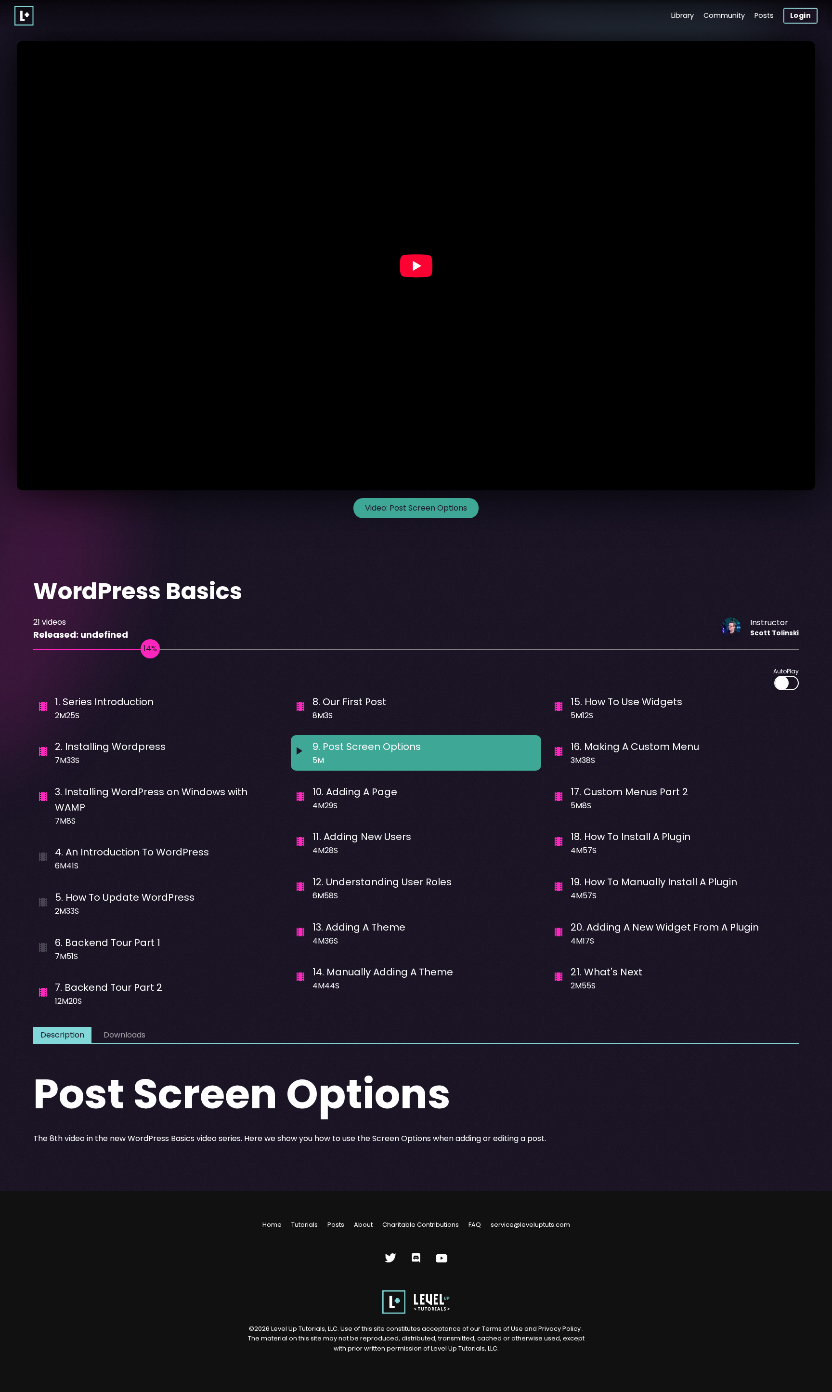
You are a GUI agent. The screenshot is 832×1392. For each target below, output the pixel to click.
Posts (764, 15)
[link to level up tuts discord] (416, 1261)
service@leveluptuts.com (530, 1225)
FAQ (474, 1225)
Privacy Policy (559, 1329)
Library (682, 15)
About (363, 1225)
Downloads (124, 1034)
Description (62, 1034)
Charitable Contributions (420, 1225)
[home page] (416, 1312)
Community (724, 15)
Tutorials (304, 1225)
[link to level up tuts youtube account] (441, 1261)
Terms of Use (503, 1329)
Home (272, 1225)
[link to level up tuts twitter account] (390, 1261)
